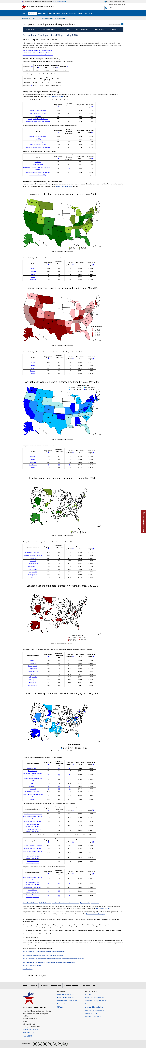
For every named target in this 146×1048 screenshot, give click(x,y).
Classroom (86, 985)
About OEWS (98, 30)
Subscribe (122, 4)
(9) (73, 265)
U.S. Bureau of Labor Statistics (40, 7)
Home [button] (24, 13)
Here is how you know (58, 1)
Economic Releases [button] (68, 13)
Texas (32, 269)
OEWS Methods (81, 30)
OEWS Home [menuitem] (30, 30)
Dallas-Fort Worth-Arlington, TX (33, 555)
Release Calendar (114, 4)
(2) (57, 67)
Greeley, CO (32, 680)
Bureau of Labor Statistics (29, 18)
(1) (32, 66)
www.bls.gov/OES (28, 1032)
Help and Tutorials (91, 1013)
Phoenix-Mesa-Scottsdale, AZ (32, 552)
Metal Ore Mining (38, 142)
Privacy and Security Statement (95, 1001)
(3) (39, 67)
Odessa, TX (33, 561)
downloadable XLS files (103, 908)
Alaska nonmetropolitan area (32, 821)
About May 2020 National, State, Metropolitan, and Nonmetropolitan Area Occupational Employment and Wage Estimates (61, 903)
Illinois (33, 467)
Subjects (33, 985)
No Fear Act (61, 1004)
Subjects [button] (32, 13)
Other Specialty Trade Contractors (38, 119)
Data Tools (44, 985)
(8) (48, 465)
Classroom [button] (82, 13)
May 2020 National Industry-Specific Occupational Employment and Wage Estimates (49, 962)
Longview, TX (33, 572)
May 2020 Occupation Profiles (32, 965)
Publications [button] (54, 13)
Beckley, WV (32, 682)
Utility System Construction (38, 113)
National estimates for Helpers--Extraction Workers (37, 51)
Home (25, 985)
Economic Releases (71, 985)
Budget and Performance (65, 997)
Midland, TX (33, 558)
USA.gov (60, 1007)
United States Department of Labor (115, 1)
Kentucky (33, 280)
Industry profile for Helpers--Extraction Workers (37, 53)
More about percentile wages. (95, 914)
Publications (56, 985)
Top (60, 59)
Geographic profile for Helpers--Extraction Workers (38, 55)
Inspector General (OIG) (65, 994)
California (33, 271)
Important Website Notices (94, 1010)
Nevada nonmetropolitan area (33, 814)
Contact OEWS (27, 1036)
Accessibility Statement (93, 1016)
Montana (32, 371)
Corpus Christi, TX (33, 563)
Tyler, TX (32, 577)
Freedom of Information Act (94, 997)
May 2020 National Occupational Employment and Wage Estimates (44, 951)
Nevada (33, 277)
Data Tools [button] (42, 13)
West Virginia (33, 465)
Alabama (32, 456)
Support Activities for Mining (37, 110)
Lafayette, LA (33, 569)
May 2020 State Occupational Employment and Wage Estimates (43, 955)
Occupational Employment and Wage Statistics (52, 18)
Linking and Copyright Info (94, 1007)
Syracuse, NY (33, 786)
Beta (94, 985)
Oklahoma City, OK (32, 768)
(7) (69, 168)
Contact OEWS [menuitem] (115, 30)
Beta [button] (90, 13)
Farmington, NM (32, 575)
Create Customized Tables (54, 96)
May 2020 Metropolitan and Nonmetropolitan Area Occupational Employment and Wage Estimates (53, 958)
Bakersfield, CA (32, 566)
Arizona (33, 274)
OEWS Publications (47, 30)
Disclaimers (89, 1004)
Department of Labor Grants (67, 1001)
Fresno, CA (33, 789)
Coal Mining (38, 116)
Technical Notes (27, 969)
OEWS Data (65, 30)
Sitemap (88, 994)
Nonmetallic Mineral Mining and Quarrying (38, 122)
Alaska (33, 365)
